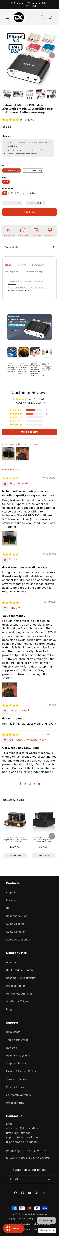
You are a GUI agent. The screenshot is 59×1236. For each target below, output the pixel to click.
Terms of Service (17, 1079)
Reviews (11, 1047)
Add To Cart (15, 855)
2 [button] (25, 783)
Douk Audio (27, 1214)
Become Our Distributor (21, 977)
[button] (7, 17)
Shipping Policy (16, 1063)
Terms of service (21, 1224)
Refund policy (26, 1218)
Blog (9, 1009)
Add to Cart (34, 203)
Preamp (11, 900)
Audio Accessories (18, 939)
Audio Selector (15, 931)
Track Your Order (17, 1039)
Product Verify (15, 1102)
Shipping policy (42, 1224)
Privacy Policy (15, 1087)
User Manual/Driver (18, 1055)
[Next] (52, 55)
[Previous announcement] (6, 4)
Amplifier (12, 892)
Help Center (13, 1031)
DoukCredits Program (20, 970)
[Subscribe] (49, 1179)
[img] (10, 478)
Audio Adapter (15, 923)
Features (22, 265)
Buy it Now (29, 212)
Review (8, 265)
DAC (8, 908)
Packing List (11, 272)
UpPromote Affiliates (19, 993)
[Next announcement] (53, 4)
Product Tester (15, 985)
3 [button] (30, 783)
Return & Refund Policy (21, 1071)
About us (12, 962)
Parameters (38, 265)
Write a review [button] (29, 431)
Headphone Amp (16, 915)
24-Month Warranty (18, 1094)
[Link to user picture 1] (9, 538)
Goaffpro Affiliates (17, 1001)
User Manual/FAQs (33, 272)
